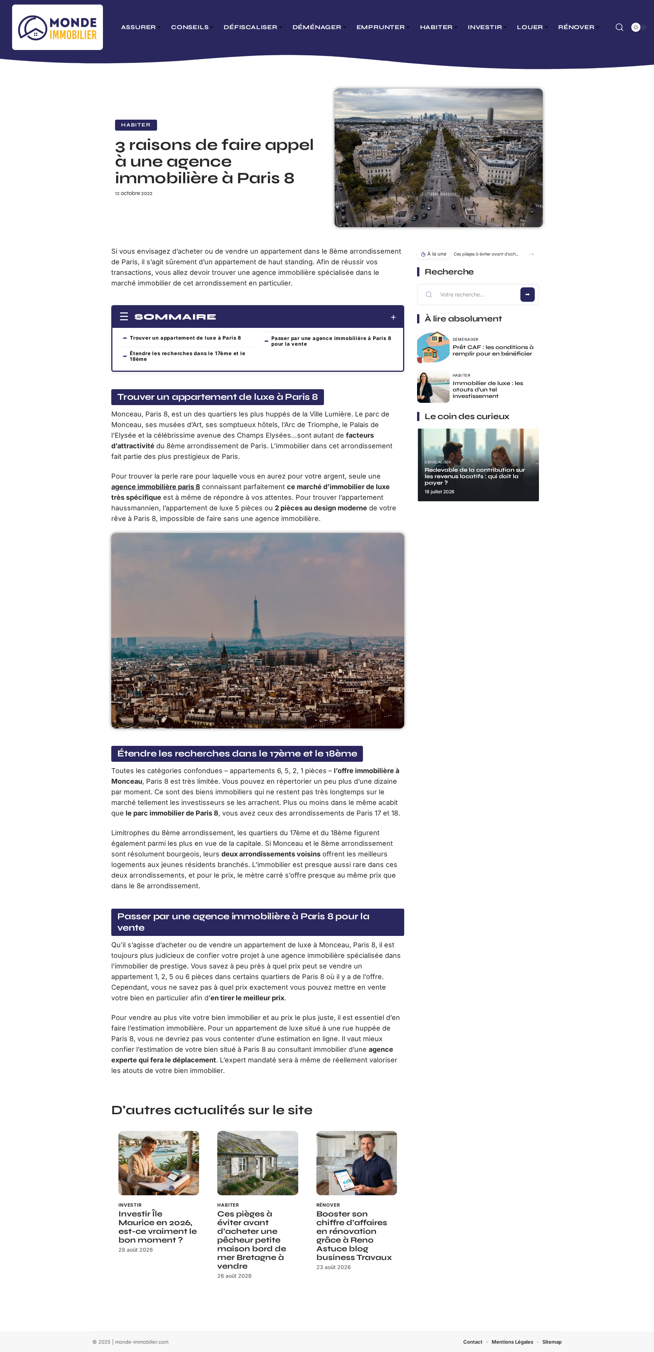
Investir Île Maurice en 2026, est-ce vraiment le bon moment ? (157, 1227)
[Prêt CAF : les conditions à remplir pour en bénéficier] (433, 347)
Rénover (328, 1205)
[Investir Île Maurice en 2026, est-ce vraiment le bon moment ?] (158, 1163)
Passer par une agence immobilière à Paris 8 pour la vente (331, 341)
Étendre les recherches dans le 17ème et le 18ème (188, 356)
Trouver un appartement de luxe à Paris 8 (185, 338)
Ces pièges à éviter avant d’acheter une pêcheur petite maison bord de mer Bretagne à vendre (251, 1240)
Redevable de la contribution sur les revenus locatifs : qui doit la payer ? (475, 476)
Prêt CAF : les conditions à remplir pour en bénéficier (493, 350)
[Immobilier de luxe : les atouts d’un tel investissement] (433, 386)
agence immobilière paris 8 (155, 487)
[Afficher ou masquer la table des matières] (306, 317)
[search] (619, 27)
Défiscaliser (438, 462)
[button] (531, 254)
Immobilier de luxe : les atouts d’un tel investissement (488, 389)
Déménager (465, 339)
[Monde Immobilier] (57, 27)
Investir (130, 1205)
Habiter (136, 125)
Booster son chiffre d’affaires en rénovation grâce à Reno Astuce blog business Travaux (354, 1235)
